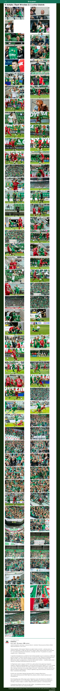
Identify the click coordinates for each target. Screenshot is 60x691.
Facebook (27, 643)
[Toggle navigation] (6, 1)
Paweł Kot (13, 641)
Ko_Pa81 (13, 643)
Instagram (20, 643)
